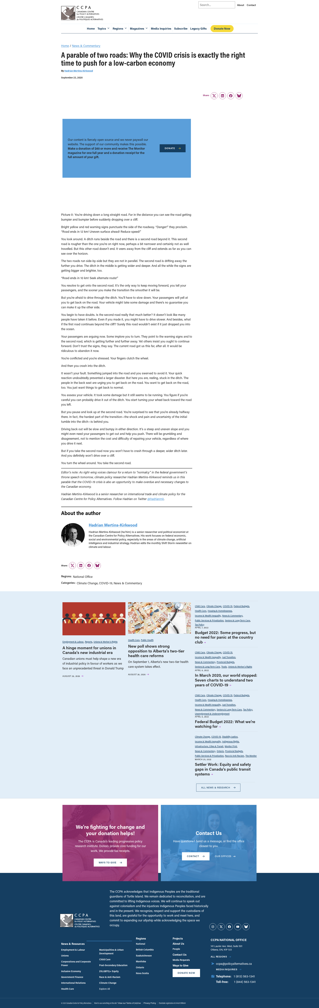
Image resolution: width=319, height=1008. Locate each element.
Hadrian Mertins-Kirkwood (78, 70)
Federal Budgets (241, 606)
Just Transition (228, 657)
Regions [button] (118, 28)
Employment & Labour (73, 641)
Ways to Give (180, 965)
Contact (251, 5)
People (176, 948)
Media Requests (181, 959)
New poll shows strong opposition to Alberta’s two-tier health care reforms (156, 650)
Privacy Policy (150, 1003)
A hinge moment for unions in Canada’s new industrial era (89, 650)
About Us (178, 943)
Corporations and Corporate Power (76, 963)
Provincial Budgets (225, 661)
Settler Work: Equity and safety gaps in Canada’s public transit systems (223, 769)
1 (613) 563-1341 (244, 976)
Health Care (134, 639)
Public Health (147, 639)
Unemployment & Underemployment (212, 713)
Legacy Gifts (198, 28)
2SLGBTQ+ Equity (109, 971)
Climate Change (87, 583)
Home (91, 28)
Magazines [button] (137, 28)
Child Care (200, 606)
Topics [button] (102, 28)
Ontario (220, 751)
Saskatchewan (144, 955)
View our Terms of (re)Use (129, 1003)
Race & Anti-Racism (234, 755)
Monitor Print (231, 746)
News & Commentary (86, 46)
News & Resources (73, 943)
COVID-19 (105, 583)
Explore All (104, 988)
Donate (170, 148)
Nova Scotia (142, 973)
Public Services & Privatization (209, 620)
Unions (65, 955)
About (240, 5)
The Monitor (251, 755)
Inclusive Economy (71, 971)
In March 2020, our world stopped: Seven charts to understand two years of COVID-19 (226, 680)
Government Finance (72, 977)
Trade (224, 666)
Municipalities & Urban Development (111, 951)
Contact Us (179, 954)
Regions (141, 938)
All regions (219, 956)
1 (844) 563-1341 (245, 982)
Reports (88, 641)
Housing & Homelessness (220, 610)
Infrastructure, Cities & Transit (209, 746)
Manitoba (141, 961)
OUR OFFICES (223, 856)
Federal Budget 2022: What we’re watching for (225, 724)
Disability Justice (230, 736)
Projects (178, 938)
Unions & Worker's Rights (105, 641)
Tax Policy (199, 624)
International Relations (73, 982)
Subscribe (180, 28)
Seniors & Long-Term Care (237, 620)
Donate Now (222, 28)
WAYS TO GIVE (107, 862)
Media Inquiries (161, 28)
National (140, 943)
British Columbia (145, 949)
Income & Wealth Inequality (208, 615)
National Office (83, 577)
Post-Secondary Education (113, 965)
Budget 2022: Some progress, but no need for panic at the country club (225, 637)
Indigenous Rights (230, 741)
